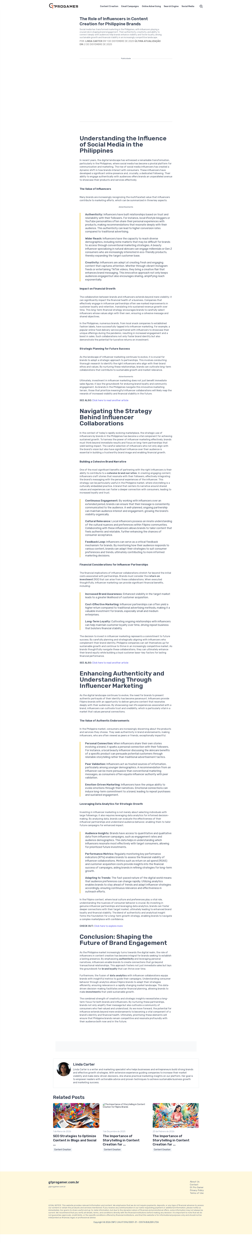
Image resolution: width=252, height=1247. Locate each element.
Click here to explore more (108, 926)
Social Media (188, 6)
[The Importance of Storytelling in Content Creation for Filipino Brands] (126, 1107)
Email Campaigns (130, 6)
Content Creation (109, 6)
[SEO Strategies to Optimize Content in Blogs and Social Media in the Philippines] (76, 1127)
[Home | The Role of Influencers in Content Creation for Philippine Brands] (67, 6)
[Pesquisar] (201, 6)
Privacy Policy (197, 1190)
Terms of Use (197, 1193)
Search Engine (171, 6)
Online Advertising (151, 6)
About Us (195, 1181)
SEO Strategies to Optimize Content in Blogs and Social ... (74, 1140)
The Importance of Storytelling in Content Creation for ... (121, 1140)
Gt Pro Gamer (196, 1187)
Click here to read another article (110, 400)
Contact (194, 1184)
